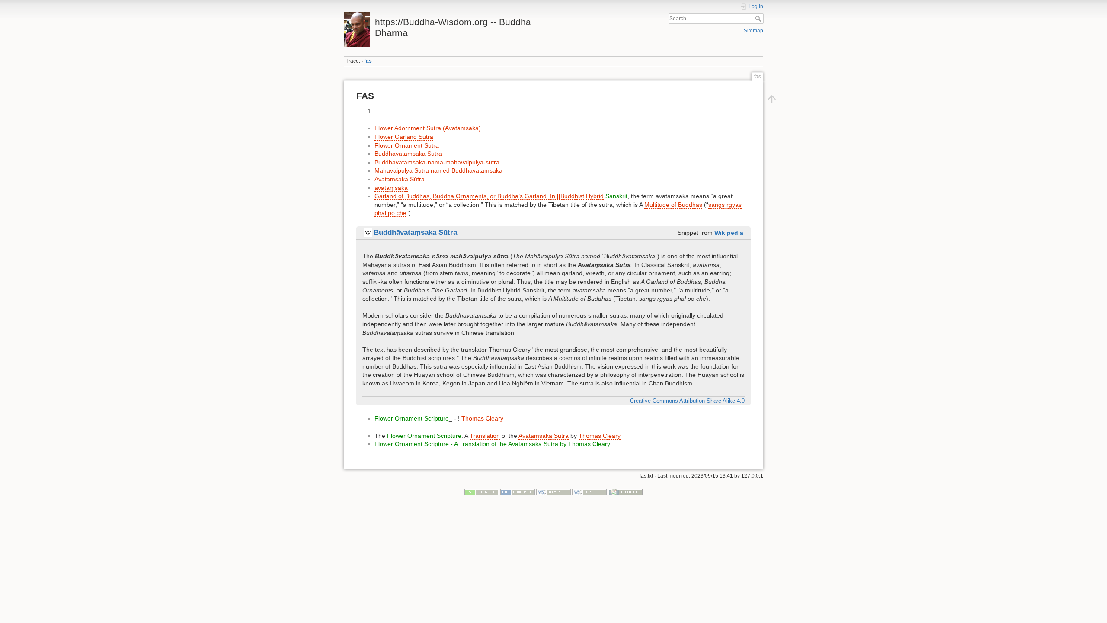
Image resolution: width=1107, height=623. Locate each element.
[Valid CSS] (589, 492)
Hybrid (595, 196)
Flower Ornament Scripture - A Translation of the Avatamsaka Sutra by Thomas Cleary (492, 443)
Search (759, 19)
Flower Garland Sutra (403, 136)
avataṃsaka (391, 187)
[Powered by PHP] (517, 492)
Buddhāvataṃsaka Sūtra (408, 153)
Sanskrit (616, 196)
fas (368, 61)
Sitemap (753, 31)
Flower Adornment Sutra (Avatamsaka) (427, 128)
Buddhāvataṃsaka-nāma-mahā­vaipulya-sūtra (436, 162)
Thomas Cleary (482, 418)
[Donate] (481, 492)
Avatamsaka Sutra (543, 435)
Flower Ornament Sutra (406, 145)
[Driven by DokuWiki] (625, 492)
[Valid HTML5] (553, 492)
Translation (485, 435)
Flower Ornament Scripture (411, 418)
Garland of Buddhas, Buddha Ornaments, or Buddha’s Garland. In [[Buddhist (479, 196)
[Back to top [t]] (772, 99)
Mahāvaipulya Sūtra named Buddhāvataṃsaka (438, 170)
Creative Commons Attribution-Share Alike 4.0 (687, 401)
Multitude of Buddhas (673, 204)
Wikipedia (728, 232)
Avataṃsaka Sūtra (399, 179)
